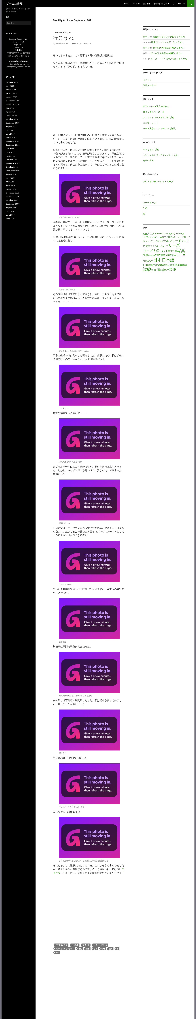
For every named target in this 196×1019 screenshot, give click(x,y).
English (181, 4)
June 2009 (10, 215)
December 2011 (12, 141)
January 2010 (11, 189)
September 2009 (12, 204)
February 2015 (12, 93)
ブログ (153, 246)
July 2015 (10, 86)
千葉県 (162, 255)
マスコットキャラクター (65, 949)
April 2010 (10, 185)
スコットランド (150, 241)
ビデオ (146, 245)
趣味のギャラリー (160, 4)
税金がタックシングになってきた (169, 36)
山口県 (181, 255)
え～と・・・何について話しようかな (169, 58)
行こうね (63, 38)
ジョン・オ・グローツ (180, 237)
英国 (180, 265)
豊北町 (154, 270)
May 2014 (10, 108)
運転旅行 (163, 269)
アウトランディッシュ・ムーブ (158, 181)
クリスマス (149, 236)
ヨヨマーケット (150, 123)
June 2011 (10, 152)
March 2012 (11, 137)
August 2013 (11, 126)
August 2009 (11, 207)
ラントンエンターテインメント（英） (161, 155)
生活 (66, 32)
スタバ (160, 241)
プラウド (86, 945)
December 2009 (12, 193)
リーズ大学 (151, 251)
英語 (185, 265)
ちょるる (75, 945)
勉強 (145, 255)
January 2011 (11, 160)
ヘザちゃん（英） (151, 149)
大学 (167, 255)
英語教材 (146, 4)
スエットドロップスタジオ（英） (159, 117)
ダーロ (146, 36)
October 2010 (12, 167)
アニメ (150, 233)
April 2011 (10, 156)
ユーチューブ (58, 32)
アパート (159, 233)
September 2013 (12, 123)
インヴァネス (178, 233)
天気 (172, 255)
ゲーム (159, 237)
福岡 (103, 949)
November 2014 (12, 104)
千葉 (157, 255)
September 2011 (12, 145)
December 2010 (12, 163)
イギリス (168, 233)
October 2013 (12, 119)
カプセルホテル (61, 945)
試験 (147, 269)
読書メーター (149, 85)
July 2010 (10, 178)
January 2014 (11, 115)
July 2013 (10, 130)
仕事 (175, 251)
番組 (168, 265)
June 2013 (10, 134)
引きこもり (148, 260)
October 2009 (12, 200)
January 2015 (11, 97)
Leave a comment (82, 44)
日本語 (168, 259)
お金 (145, 233)
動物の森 (151, 255)
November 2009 (12, 196)
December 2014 (12, 101)
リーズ (174, 245)
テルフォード (172, 240)
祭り (95, 949)
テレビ (185, 241)
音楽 (57, 952)
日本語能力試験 (151, 265)
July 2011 (10, 148)
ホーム (126, 4)
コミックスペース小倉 (153, 111)
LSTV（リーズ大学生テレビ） (157, 106)
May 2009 (10, 218)
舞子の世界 (148, 160)
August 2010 (11, 174)
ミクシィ (147, 79)
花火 (110, 949)
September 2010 (12, 171)
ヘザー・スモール (100, 945)
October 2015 (12, 82)
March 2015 (11, 90)
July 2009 (10, 211)
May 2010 (10, 182)
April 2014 (10, 112)
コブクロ (166, 237)
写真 (80, 949)
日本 (87, 949)
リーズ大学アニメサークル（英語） (160, 128)
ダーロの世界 (14, 3)
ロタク (162, 251)
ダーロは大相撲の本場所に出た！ (169, 47)
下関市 (169, 251)
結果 (172, 265)
